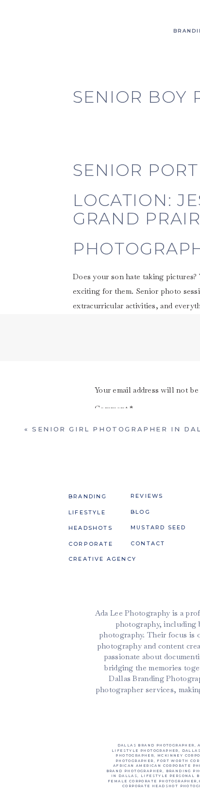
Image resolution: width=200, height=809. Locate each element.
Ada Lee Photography (122, 736)
